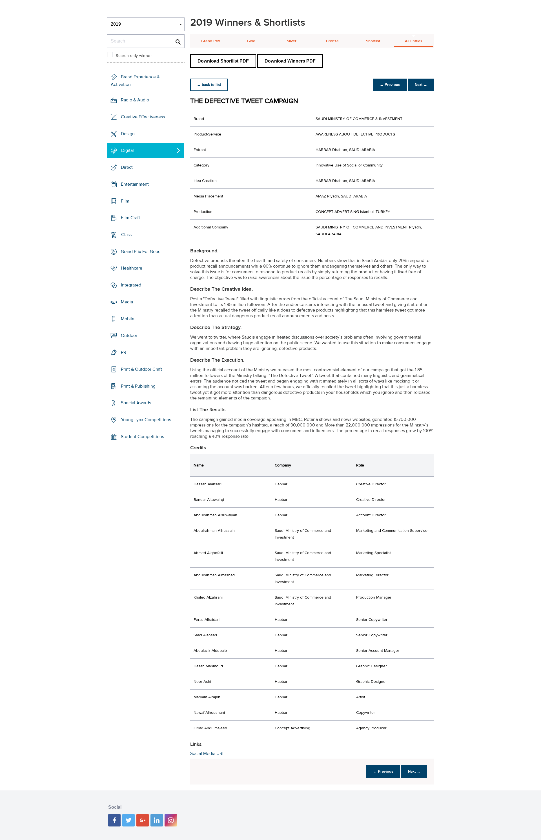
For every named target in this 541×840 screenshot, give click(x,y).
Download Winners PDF (290, 61)
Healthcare (131, 268)
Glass (126, 234)
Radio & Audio (135, 100)
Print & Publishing (138, 386)
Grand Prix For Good (141, 251)
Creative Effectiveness (143, 117)
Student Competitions (142, 436)
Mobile (127, 319)
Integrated (131, 285)
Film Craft (130, 218)
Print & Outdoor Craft (141, 369)
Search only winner (134, 55)
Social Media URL (207, 753)
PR (123, 352)
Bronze (332, 41)
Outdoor (129, 335)
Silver (291, 41)
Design (128, 133)
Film (125, 201)
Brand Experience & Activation (135, 80)
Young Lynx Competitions (146, 420)
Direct (127, 167)
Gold (251, 41)
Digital (127, 150)
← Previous (390, 85)
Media (127, 302)
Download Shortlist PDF (223, 61)
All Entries (413, 41)
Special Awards (136, 403)
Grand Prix (210, 41)
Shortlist (373, 41)
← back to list (209, 85)
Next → (421, 85)
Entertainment (135, 184)
